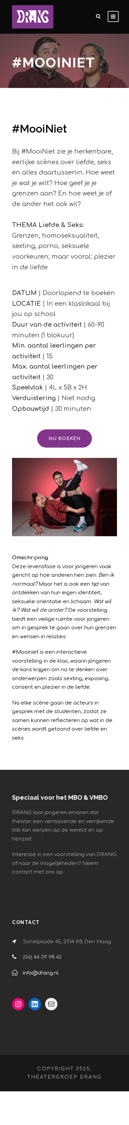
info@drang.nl (40, 973)
